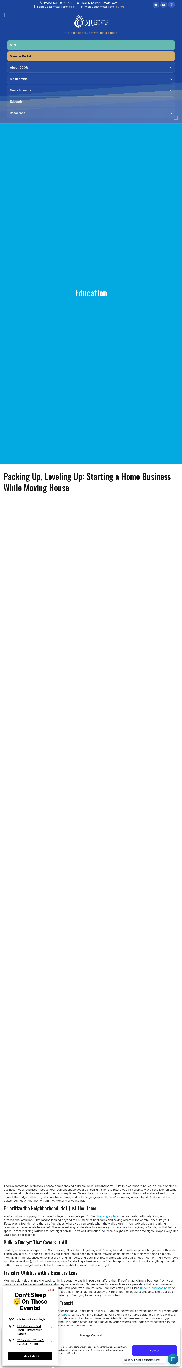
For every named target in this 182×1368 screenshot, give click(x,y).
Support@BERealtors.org (102, 2)
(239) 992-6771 (62, 2)
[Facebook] (156, 5)
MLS (13, 45)
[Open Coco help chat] (173, 1359)
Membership (19, 79)
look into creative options (50, 1261)
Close (51, 1289)
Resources (17, 113)
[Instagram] (171, 5)
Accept (154, 1350)
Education (17, 101)
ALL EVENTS (30, 1355)
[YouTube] (163, 5)
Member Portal (20, 56)
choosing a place (107, 1216)
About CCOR (19, 67)
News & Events (20, 90)
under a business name (156, 1288)
